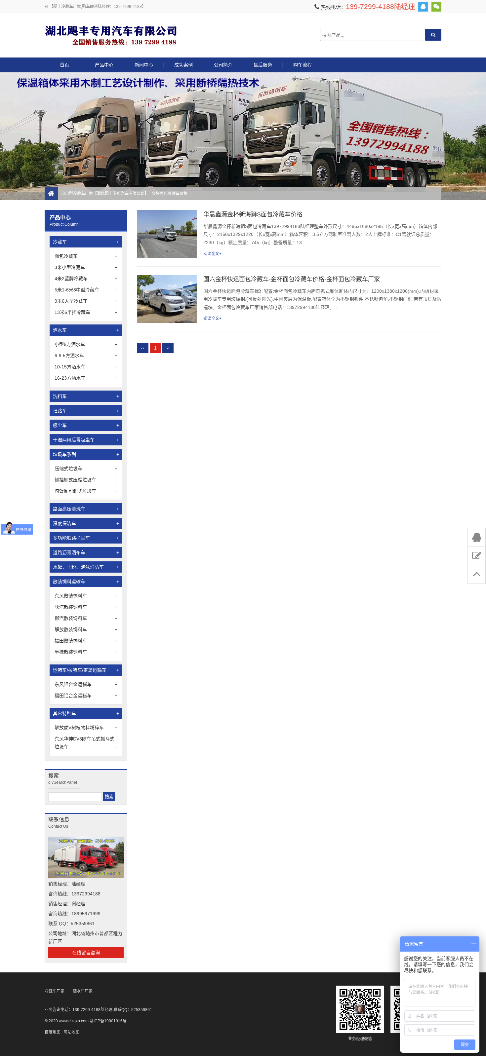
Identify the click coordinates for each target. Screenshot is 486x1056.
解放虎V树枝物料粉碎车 (86, 727)
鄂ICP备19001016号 (108, 1021)
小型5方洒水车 (86, 344)
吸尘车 (86, 425)
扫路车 (86, 410)
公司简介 (223, 64)
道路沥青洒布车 (86, 552)
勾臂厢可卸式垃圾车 (86, 491)
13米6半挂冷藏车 (86, 312)
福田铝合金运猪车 (86, 695)
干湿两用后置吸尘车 (86, 439)
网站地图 (71, 1032)
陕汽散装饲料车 (86, 607)
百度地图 (53, 1032)
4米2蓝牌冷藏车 (86, 278)
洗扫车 (86, 396)
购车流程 (302, 64)
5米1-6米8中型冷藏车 (86, 289)
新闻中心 (144, 64)
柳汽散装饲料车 (86, 618)
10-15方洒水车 (86, 366)
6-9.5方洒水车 (86, 355)
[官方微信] (436, 7)
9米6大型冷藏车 (86, 301)
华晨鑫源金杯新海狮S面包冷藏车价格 (253, 214)
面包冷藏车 (86, 256)
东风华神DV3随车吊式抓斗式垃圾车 (86, 742)
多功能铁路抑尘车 (86, 538)
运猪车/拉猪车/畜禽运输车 (86, 670)
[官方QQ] (423, 7)
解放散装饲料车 (86, 629)
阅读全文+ (212, 253)
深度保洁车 (86, 523)
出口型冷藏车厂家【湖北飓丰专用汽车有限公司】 (111, 35)
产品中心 (104, 64)
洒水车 (86, 330)
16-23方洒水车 (86, 378)
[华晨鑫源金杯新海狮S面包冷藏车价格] (167, 234)
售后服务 (263, 64)
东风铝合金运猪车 (86, 684)
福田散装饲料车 (86, 640)
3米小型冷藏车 (86, 267)
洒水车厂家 (83, 991)
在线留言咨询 (86, 952)
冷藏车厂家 (54, 991)
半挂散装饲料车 (86, 652)
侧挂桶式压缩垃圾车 (86, 479)
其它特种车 (86, 713)
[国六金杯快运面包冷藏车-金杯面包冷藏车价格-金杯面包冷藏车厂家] (167, 299)
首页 (64, 64)
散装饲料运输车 (86, 581)
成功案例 (183, 64)
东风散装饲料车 (86, 595)
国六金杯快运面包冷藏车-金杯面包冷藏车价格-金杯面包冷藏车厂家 (291, 279)
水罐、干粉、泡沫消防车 (86, 567)
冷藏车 (86, 242)
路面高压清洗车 (86, 508)
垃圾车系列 (86, 454)
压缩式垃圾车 (86, 468)
